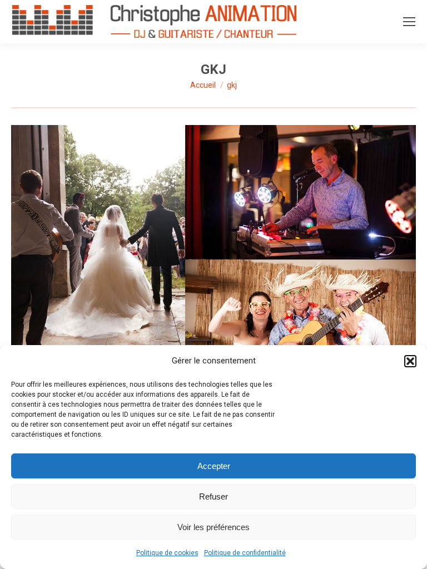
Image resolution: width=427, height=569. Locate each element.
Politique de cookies (167, 553)
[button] (410, 361)
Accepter (213, 466)
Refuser (213, 496)
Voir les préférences (213, 527)
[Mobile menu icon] (409, 21)
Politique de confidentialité (245, 553)
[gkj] (213, 315)
